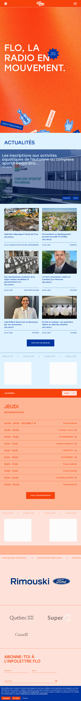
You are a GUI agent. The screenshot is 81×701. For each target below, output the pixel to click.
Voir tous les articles (40, 343)
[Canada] (21, 634)
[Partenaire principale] (40, 600)
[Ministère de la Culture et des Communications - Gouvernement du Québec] (21, 618)
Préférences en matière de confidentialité (34, 694)
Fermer (25, 698)
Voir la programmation (40, 495)
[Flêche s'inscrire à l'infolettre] (56, 681)
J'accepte (6, 698)
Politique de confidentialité (30, 692)
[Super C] (59, 618)
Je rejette (16, 698)
